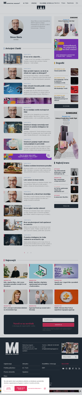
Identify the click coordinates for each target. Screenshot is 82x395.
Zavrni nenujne (8, 388)
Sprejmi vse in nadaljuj (21, 388)
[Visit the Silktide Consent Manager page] (45, 388)
